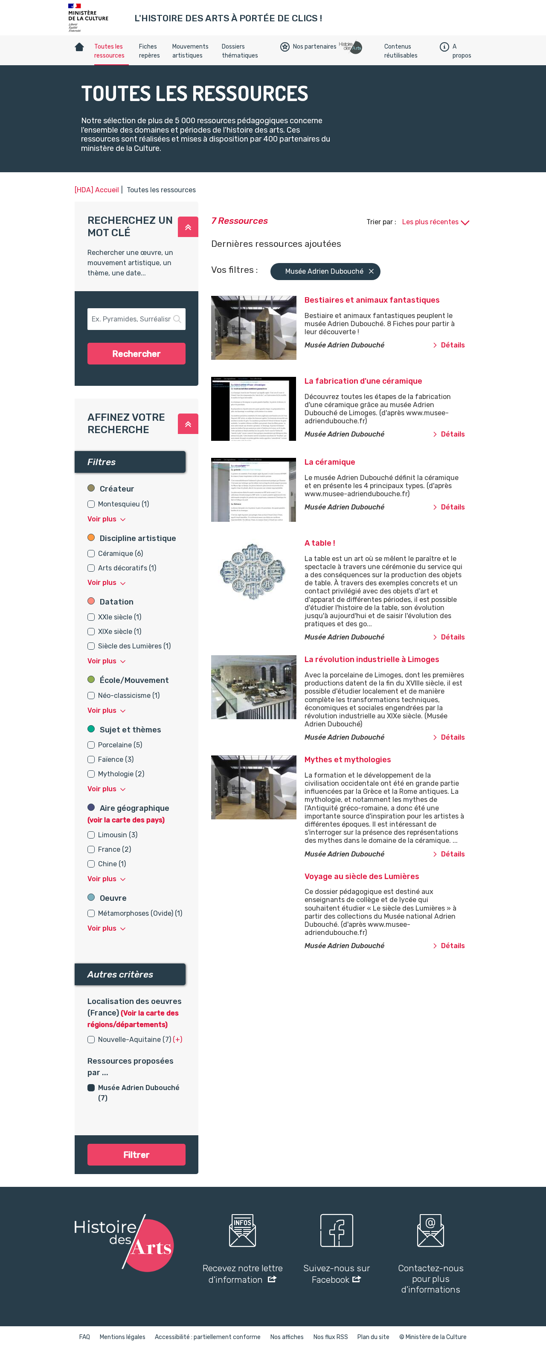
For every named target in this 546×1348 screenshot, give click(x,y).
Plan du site (373, 1337)
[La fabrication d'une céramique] (243, 409)
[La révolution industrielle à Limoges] (243, 687)
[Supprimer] (371, 272)
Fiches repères (149, 51)
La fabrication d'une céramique (363, 381)
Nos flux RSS (331, 1337)
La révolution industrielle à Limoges (372, 659)
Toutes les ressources (109, 51)
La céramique (330, 462)
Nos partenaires (315, 46)
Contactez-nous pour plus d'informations (431, 1279)
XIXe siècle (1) (119, 632)
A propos (462, 51)
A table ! (320, 543)
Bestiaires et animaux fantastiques (372, 300)
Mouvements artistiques (190, 51)
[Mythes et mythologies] (243, 787)
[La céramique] (243, 490)
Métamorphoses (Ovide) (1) (140, 913)
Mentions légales (122, 1337)
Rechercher (136, 354)
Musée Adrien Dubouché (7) (139, 1093)
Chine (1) (112, 864)
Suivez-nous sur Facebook (336, 1274)
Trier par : (382, 222)
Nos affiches (287, 1337)
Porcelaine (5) (120, 745)
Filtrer (136, 1155)
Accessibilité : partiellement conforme (208, 1337)
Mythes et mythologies (348, 759)
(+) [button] (177, 1040)
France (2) (114, 849)
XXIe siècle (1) (119, 617)
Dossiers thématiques (240, 51)
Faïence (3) (116, 759)
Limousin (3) (117, 835)
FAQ (84, 1337)
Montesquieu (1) (123, 504)
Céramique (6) (120, 554)
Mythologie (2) (121, 774)
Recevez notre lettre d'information (243, 1274)
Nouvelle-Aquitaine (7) (134, 1040)
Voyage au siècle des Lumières (362, 876)
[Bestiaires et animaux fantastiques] (243, 328)
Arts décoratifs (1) (127, 568)
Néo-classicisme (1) (129, 695)
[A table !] (243, 571)
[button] (188, 227)
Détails (453, 345)
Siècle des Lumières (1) (134, 646)
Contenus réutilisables (401, 51)
